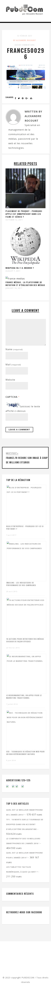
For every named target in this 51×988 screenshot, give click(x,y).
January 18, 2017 (14, 288)
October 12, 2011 (14, 220)
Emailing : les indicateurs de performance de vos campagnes (21, 583)
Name (14, 349)
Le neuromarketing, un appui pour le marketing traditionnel (24, 696)
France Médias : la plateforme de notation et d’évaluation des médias (25, 284)
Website (10, 379)
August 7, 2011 (13, 271)
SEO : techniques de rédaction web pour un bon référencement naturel (25, 752)
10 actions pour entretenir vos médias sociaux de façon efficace (25, 640)
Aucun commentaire (25, 45)
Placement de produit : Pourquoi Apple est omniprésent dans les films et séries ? (24, 214)
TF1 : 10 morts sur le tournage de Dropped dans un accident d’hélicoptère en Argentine (24, 824)
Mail (13, 364)
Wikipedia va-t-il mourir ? (20, 267)
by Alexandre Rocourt (24, 40)
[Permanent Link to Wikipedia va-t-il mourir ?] (25, 264)
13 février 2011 (24, 36)
